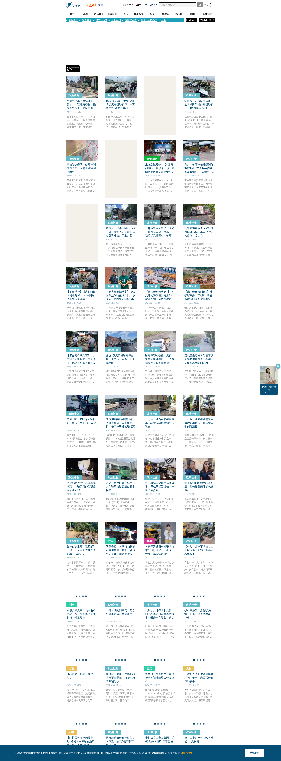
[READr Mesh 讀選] (153, 5)
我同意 (254, 753)
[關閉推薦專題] (278, 366)
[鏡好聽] (128, 5)
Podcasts (191, 20)
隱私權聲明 (187, 752)
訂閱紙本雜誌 (207, 20)
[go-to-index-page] (74, 5)
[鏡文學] (141, 5)
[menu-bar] (210, 5)
